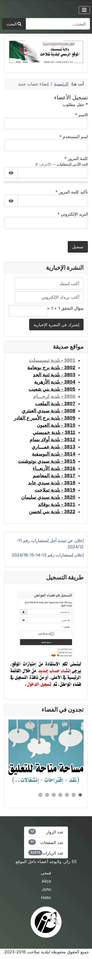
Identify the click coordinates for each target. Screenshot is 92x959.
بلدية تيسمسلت (52, 360)
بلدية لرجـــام (54, 396)
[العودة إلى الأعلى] (9, 949)
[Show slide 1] (80, 795)
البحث (11, 23)
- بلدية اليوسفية (53, 454)
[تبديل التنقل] (84, 10)
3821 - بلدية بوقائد (56, 504)
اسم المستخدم (74, 136)
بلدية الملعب (55, 403)
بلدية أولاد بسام (52, 439)
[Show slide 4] (60, 795)
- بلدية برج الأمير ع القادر (44, 418)
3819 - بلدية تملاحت (55, 490)
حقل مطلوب (75, 104)
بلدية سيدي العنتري (41, 410)
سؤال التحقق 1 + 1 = (65, 308)
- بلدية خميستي (54, 432)
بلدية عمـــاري (53, 446)
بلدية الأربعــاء (54, 468)
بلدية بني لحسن (52, 511)
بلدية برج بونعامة (51, 367)
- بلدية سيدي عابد (51, 482)
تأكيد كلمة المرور (71, 191)
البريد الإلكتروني (72, 214)
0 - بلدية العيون (56, 425)
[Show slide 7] (40, 795)
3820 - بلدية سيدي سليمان (48, 497)
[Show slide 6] (47, 795)
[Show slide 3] (67, 795)
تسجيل (78, 246)
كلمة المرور (76, 158)
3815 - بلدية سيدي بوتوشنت (46, 461)
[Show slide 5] (54, 795)
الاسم (81, 114)
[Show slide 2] (74, 795)
